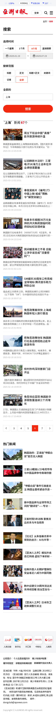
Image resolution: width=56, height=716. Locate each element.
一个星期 (9, 48)
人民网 (48, 646)
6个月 (34, 48)
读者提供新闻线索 (24, 663)
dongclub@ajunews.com (15, 702)
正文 (21, 72)
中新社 (38, 646)
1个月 (22, 48)
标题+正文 (34, 72)
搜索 (28, 109)
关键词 (47, 72)
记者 (9, 79)
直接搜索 (46, 48)
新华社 (18, 646)
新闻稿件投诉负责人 (43, 663)
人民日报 (7, 646)
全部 (21, 79)
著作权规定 (8, 663)
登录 (36, 12)
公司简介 (7, 658)
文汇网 (28, 646)
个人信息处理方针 (22, 658)
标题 (9, 72)
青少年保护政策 (39, 658)
